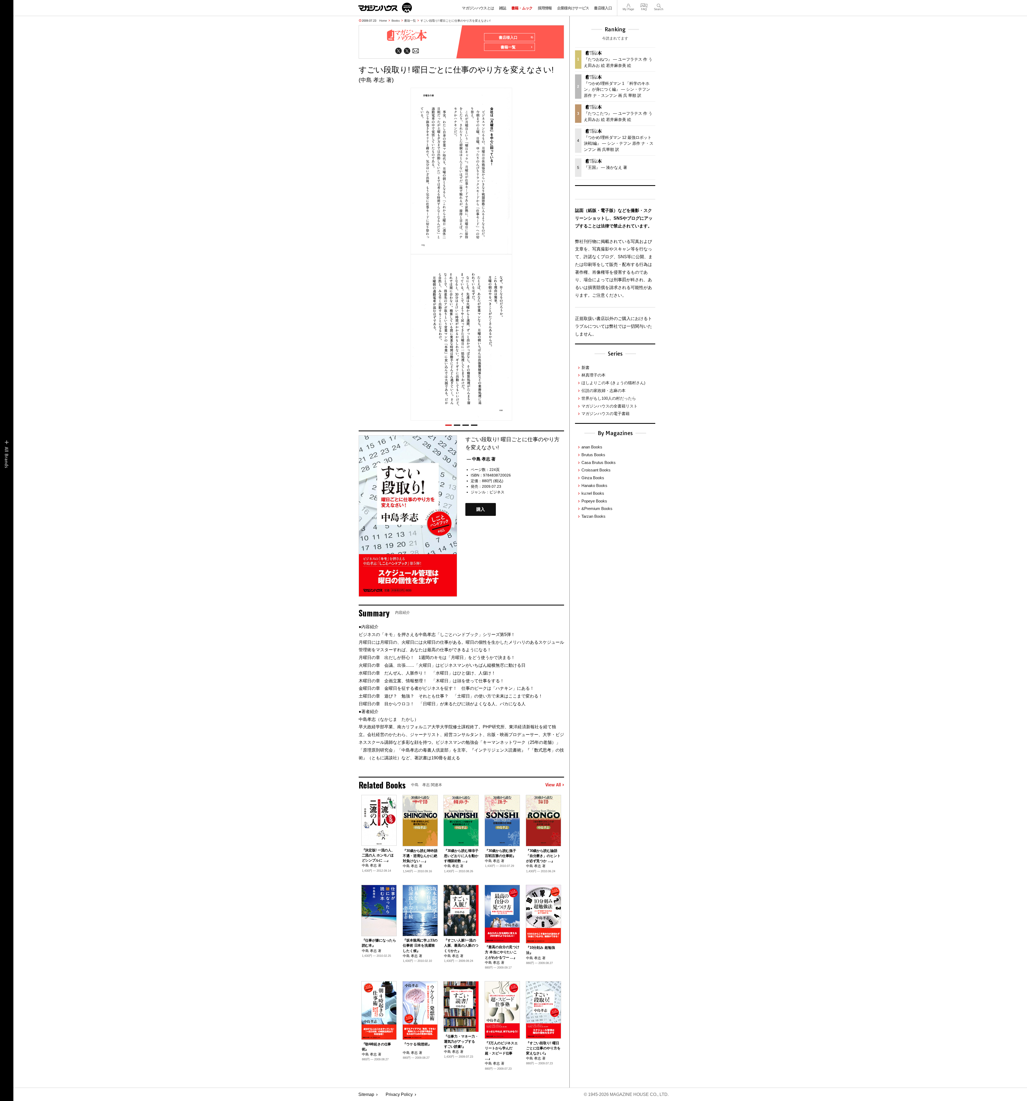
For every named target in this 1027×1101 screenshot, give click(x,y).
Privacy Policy (399, 1094)
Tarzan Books (593, 516)
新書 (585, 367)
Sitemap (366, 1094)
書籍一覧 (410, 20)
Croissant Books (596, 470)
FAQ (644, 4)
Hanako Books (594, 485)
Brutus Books (593, 454)
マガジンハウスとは (478, 8)
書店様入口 (603, 8)
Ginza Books (592, 477)
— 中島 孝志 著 (481, 459)
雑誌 (502, 8)
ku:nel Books (592, 493)
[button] (448, 425)
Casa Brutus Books (598, 462)
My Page (628, 4)
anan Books (591, 447)
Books (396, 20)
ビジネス (496, 492)
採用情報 (545, 8)
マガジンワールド (385, 8)
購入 (480, 509)
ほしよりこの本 (613, 382)
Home (383, 20)
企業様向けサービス (573, 8)
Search (658, 4)
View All (553, 785)
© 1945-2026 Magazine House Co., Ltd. (626, 1094)
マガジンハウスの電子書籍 (605, 413)
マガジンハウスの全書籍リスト (609, 406)
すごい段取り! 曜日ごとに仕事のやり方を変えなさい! (455, 20)
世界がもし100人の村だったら (608, 398)
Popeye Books (594, 501)
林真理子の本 (593, 375)
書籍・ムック (522, 8)
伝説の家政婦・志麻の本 (603, 390)
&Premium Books (596, 508)
